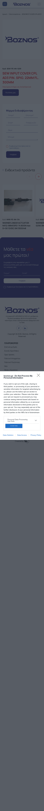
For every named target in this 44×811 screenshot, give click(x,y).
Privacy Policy (36, 456)
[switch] (35, 405)
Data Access (22, 456)
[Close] (39, 354)
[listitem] (22, 399)
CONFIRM (14, 447)
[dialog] (22, 405)
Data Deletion (8, 456)
